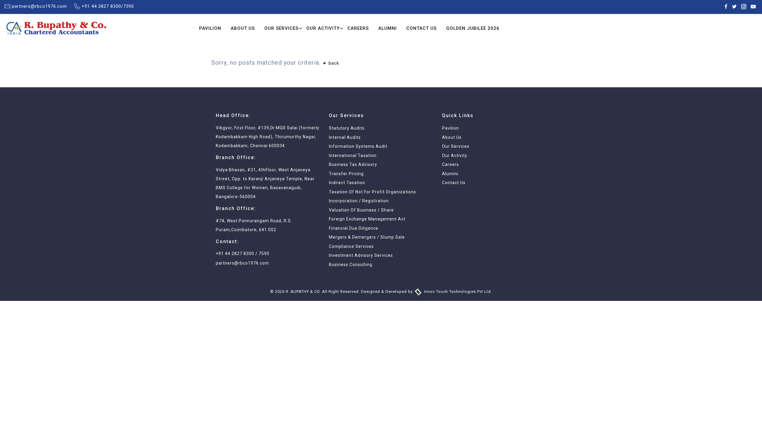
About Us (243, 28)
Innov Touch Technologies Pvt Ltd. (457, 291)
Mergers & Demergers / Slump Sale (367, 237)
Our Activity (323, 28)
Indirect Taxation (347, 182)
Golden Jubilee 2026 (472, 28)
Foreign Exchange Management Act (367, 219)
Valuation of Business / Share (361, 210)
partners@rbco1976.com (39, 6)
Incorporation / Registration (359, 200)
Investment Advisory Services (361, 255)
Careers (358, 28)
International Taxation (353, 155)
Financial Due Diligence (353, 228)
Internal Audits (345, 137)
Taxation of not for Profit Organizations (372, 191)
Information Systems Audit (358, 146)
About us (452, 137)
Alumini (450, 173)
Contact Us (421, 28)
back (333, 63)
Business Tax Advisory (353, 164)
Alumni (387, 28)
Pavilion (210, 28)
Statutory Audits (347, 128)
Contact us (454, 182)
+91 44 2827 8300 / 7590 (242, 253)
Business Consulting (350, 264)
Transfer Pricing (346, 173)
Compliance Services (351, 246)
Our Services (281, 28)
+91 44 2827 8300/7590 (108, 6)
